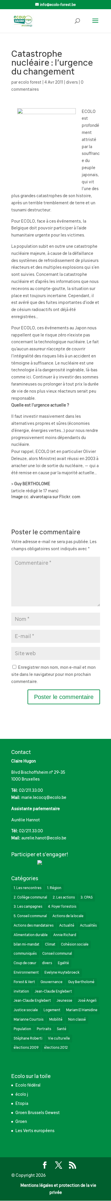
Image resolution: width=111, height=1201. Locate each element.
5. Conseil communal (30, 916)
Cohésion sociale (75, 944)
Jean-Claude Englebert (53, 991)
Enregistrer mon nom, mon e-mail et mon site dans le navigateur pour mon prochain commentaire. (53, 674)
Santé (61, 1029)
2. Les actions (64, 897)
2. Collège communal (30, 897)
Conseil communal (57, 953)
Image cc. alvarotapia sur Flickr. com (45, 496)
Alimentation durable (31, 935)
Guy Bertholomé (81, 982)
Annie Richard (64, 935)
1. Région (54, 888)
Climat (50, 944)
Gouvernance (51, 982)
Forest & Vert (24, 982)
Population (22, 1029)
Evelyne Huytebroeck (62, 972)
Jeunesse (64, 1000)
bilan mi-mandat (26, 944)
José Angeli (87, 1000)
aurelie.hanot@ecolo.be (43, 838)
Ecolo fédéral (28, 1085)
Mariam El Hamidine (81, 1010)
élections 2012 (56, 1047)
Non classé (77, 1019)
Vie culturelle (59, 1038)
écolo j (21, 1094)
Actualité (66, 925)
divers (72, 82)
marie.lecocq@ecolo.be (43, 797)
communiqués (25, 953)
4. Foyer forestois (62, 906)
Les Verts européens (34, 1130)
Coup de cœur (25, 963)
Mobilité (55, 1019)
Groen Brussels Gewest (37, 1112)
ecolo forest (29, 82)
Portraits (44, 1029)
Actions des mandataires (34, 925)
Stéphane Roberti (28, 1038)
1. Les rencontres (27, 888)
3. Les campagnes (28, 906)
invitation (21, 991)
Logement (52, 1010)
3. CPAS (87, 897)
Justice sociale (26, 1010)
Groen (21, 1121)
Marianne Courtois (29, 1019)
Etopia (21, 1103)
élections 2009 (26, 1047)
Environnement (26, 972)
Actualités (88, 925)
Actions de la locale (67, 916)
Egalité (63, 963)
